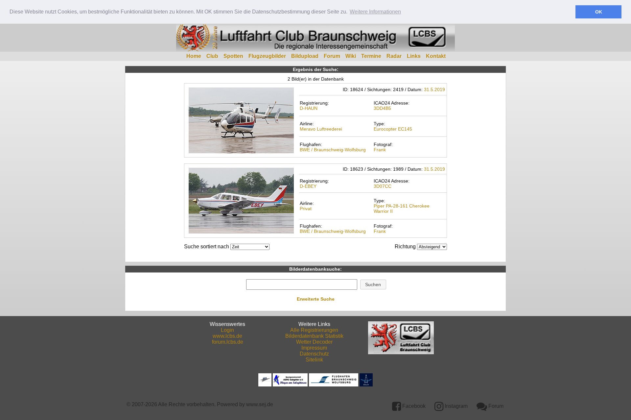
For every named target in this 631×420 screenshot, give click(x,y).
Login (227, 330)
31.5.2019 (434, 89)
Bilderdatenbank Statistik (314, 336)
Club (212, 56)
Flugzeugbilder (267, 56)
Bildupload (304, 56)
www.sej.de (259, 404)
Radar (394, 56)
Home (193, 56)
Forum (332, 56)
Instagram (455, 406)
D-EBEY (308, 186)
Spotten (233, 56)
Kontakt (436, 56)
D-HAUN (308, 108)
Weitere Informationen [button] (375, 11)
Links (414, 56)
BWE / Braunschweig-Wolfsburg (333, 149)
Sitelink (314, 359)
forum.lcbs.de (227, 342)
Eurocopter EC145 (393, 129)
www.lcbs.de (227, 336)
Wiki (350, 56)
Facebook (413, 406)
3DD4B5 (382, 108)
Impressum (314, 348)
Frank (380, 149)
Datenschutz (314, 354)
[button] (373, 284)
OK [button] (598, 11)
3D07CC (382, 186)
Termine (371, 56)
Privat (306, 208)
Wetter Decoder (314, 342)
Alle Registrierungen (314, 330)
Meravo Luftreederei (321, 129)
